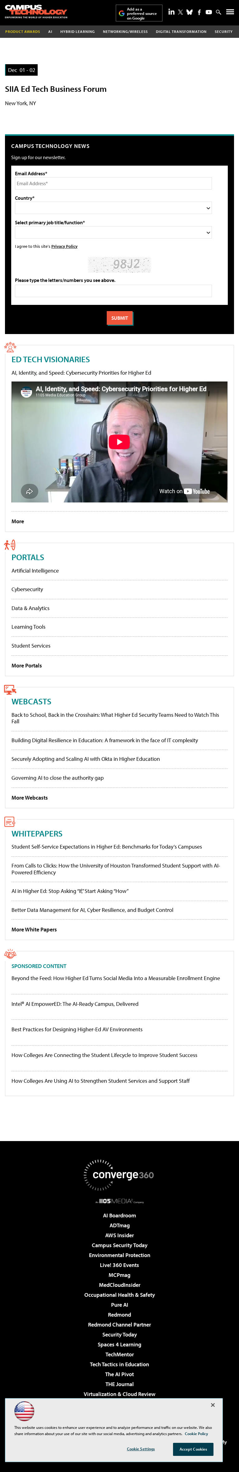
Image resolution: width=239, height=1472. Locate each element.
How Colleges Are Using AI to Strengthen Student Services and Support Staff (101, 1080)
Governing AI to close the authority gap (58, 777)
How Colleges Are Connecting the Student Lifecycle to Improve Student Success (104, 1055)
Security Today (119, 1334)
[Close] (213, 1405)
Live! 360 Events (119, 1265)
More (18, 521)
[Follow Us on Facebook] (199, 12)
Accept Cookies (193, 1449)
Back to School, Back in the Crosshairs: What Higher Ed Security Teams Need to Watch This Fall (115, 718)
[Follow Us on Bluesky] (189, 12)
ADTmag (120, 1225)
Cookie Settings (141, 1448)
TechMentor (119, 1354)
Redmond (119, 1314)
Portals (28, 556)
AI (50, 31)
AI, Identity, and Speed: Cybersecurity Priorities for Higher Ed (81, 372)
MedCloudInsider (119, 1284)
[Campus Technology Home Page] (36, 11)
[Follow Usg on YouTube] (209, 12)
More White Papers (34, 929)
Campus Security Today (120, 1245)
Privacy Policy (64, 246)
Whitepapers (37, 833)
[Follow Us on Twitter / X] (180, 12)
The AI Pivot (119, 1374)
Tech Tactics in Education (119, 1364)
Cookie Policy (196, 1433)
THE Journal (119, 1384)
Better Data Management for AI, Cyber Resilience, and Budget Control (92, 909)
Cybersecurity (27, 589)
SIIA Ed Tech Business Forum (56, 88)
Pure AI (119, 1304)
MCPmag (119, 1274)
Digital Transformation (181, 31)
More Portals (27, 665)
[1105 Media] (120, 1201)
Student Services (31, 645)
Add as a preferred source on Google (142, 13)
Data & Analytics (30, 608)
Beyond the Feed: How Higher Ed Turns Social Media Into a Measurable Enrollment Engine (116, 978)
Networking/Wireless (125, 31)
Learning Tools (28, 626)
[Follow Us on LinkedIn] (171, 11)
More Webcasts (30, 797)
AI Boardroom (119, 1215)
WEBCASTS (31, 701)
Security (224, 31)
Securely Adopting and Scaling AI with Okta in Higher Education (86, 758)
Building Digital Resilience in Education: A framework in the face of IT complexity (105, 740)
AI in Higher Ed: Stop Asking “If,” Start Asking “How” (70, 890)
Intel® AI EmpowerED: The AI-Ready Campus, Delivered (75, 1004)
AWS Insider (119, 1235)
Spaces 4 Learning (119, 1344)
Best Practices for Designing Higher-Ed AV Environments (77, 1029)
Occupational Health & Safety (119, 1294)
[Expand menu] (230, 13)
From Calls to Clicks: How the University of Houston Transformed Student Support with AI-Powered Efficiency (116, 869)
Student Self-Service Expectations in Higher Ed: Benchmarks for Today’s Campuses (107, 846)
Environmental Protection (119, 1255)
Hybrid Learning (77, 31)
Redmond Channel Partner (119, 1324)
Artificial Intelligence (35, 570)
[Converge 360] (119, 1175)
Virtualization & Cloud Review (119, 1394)
